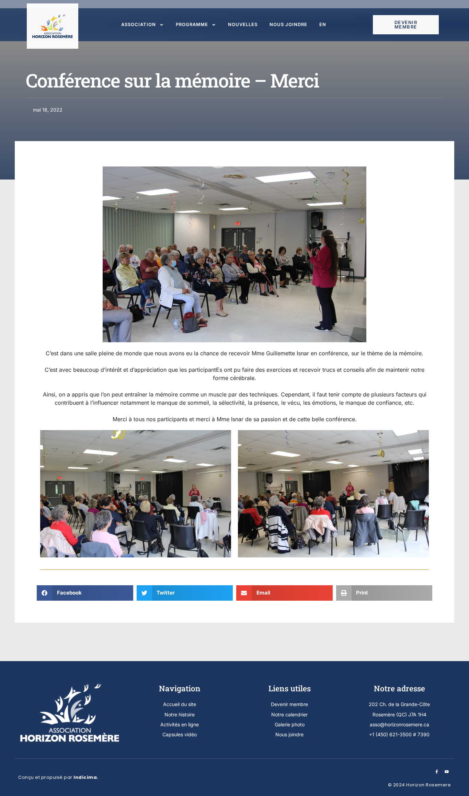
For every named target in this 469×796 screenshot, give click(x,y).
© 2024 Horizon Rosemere (419, 785)
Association (138, 24)
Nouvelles (243, 24)
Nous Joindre (288, 24)
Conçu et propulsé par (58, 777)
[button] (85, 593)
